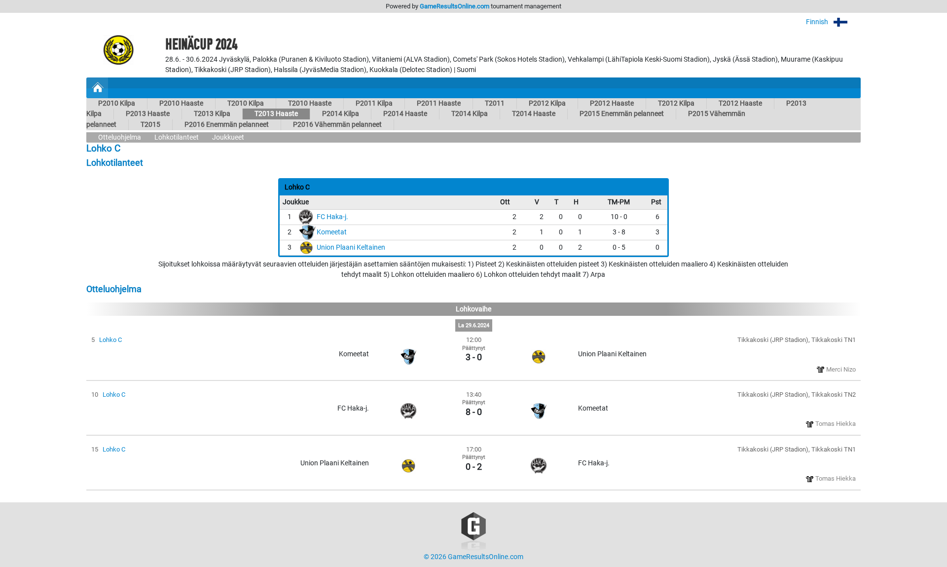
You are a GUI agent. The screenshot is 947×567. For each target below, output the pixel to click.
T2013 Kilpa (212, 114)
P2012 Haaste (612, 103)
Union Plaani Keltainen (351, 247)
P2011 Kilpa (374, 103)
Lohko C (110, 339)
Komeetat (332, 232)
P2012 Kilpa (547, 103)
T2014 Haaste (533, 114)
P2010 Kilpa (116, 103)
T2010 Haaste (309, 103)
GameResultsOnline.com (454, 6)
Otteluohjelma (119, 137)
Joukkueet (228, 137)
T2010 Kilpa (245, 103)
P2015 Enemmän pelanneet (622, 114)
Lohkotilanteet (176, 137)
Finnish (818, 22)
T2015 (150, 124)
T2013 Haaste (276, 114)
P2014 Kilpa (340, 114)
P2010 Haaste (181, 103)
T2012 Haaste (740, 103)
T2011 (495, 103)
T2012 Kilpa (676, 103)
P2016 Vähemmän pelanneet (337, 124)
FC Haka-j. (332, 217)
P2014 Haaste (405, 114)
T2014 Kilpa (469, 114)
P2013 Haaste (148, 114)
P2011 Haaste (439, 103)
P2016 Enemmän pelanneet (226, 124)
